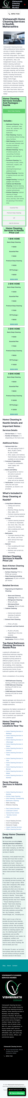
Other (8, 817)
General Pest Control (12, 813)
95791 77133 (14, 14)
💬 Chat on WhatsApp (17, 1093)
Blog (4, 965)
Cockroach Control (12, 810)
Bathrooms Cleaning (12, 800)
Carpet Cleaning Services (14, 827)
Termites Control (11, 815)
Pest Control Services (12, 808)
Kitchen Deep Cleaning (13, 796)
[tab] (14, 111)
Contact (14, 965)
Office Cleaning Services (13, 829)
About (9, 965)
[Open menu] (24, 4)
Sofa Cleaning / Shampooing (15, 798)
